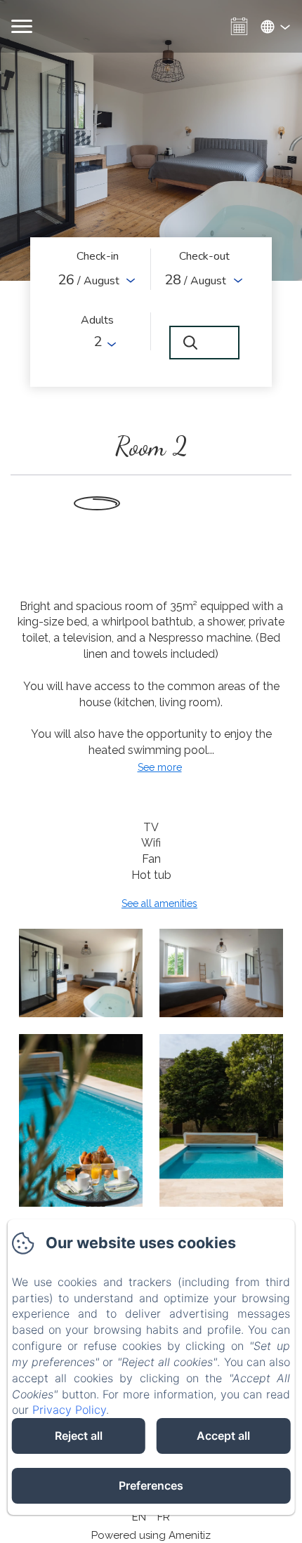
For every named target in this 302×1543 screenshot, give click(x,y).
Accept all (223, 1436)
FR (163, 1517)
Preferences (151, 1485)
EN (139, 1517)
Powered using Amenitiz (151, 1535)
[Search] (204, 342)
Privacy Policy (69, 1410)
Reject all (79, 1436)
